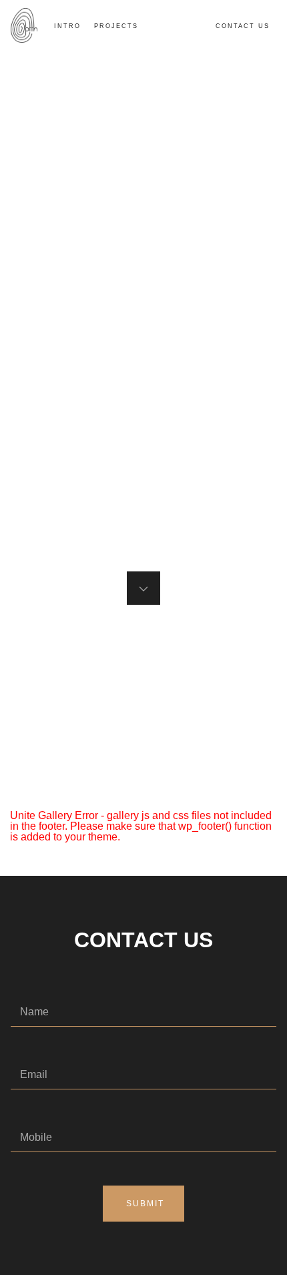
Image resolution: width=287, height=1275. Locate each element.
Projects (116, 26)
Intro (67, 26)
